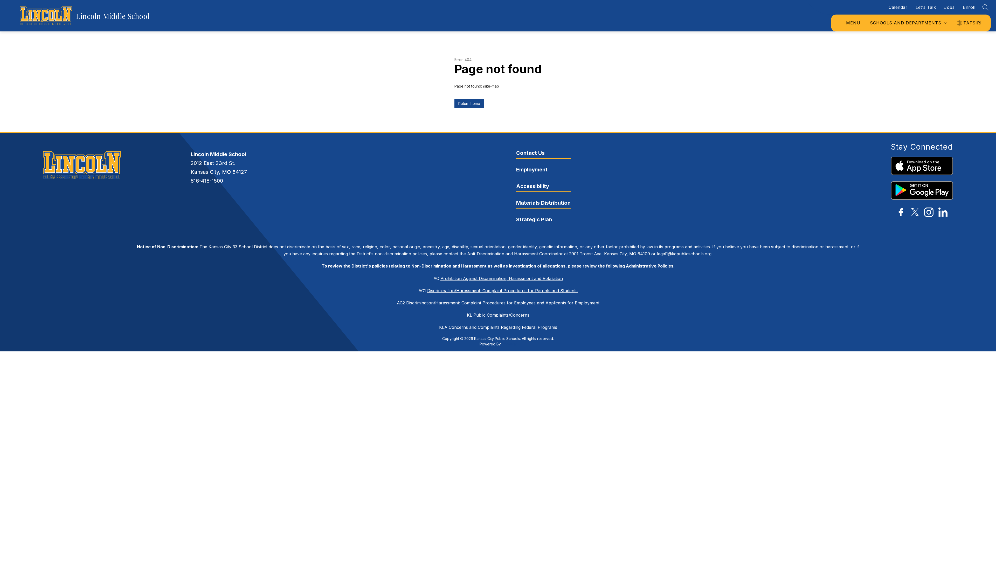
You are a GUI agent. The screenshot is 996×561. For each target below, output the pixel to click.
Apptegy (509, 344)
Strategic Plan (534, 219)
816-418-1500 (207, 181)
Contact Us (530, 153)
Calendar (898, 7)
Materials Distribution (543, 203)
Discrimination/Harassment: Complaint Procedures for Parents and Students (502, 290)
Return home (469, 103)
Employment (532, 169)
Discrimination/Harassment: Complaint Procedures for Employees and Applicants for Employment (502, 302)
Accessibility (532, 186)
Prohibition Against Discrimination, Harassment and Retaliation (501, 278)
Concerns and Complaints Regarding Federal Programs (503, 327)
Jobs (949, 7)
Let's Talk (926, 7)
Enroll (969, 7)
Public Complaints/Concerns (501, 315)
